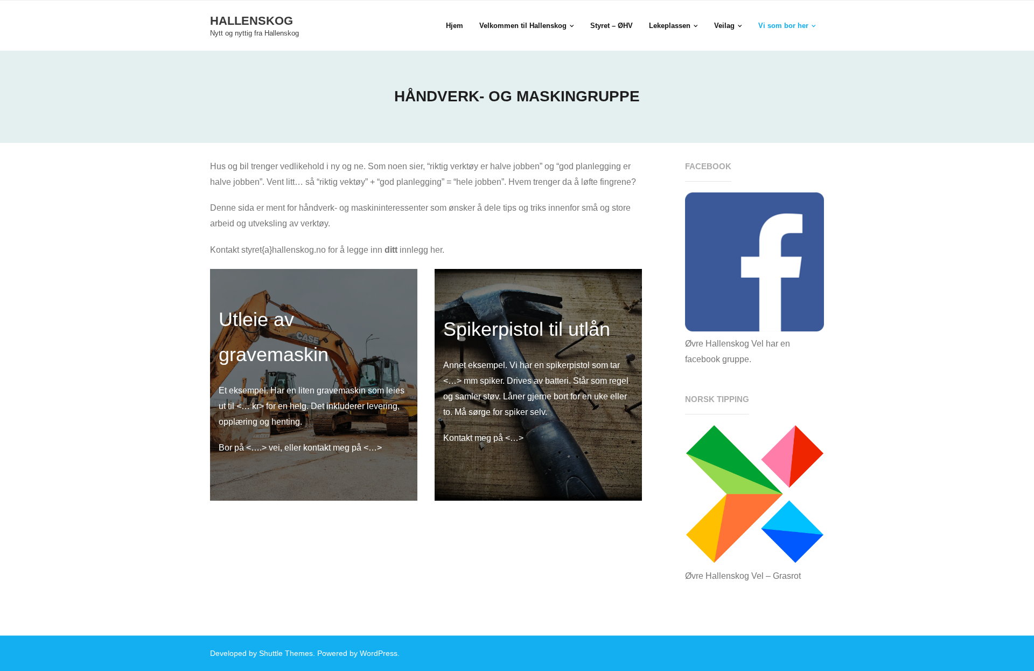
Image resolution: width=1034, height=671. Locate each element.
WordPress (378, 653)
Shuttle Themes (286, 653)
